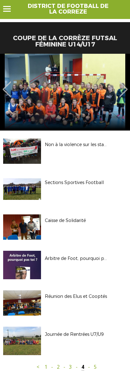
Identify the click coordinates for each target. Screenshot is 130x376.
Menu (10, 9)
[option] (65, 92)
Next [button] (123, 85)
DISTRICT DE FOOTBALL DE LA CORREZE (68, 9)
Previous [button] (6, 85)
